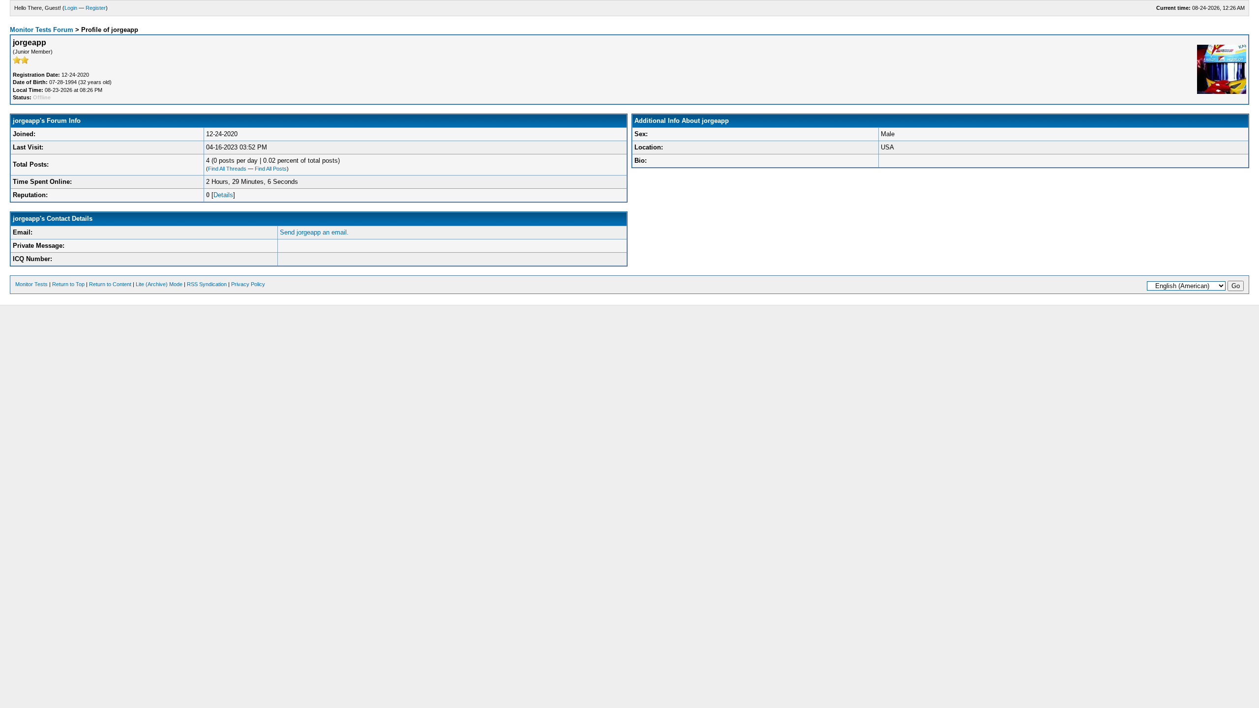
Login (70, 8)
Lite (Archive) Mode (159, 284)
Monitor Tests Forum (41, 29)
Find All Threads (227, 169)
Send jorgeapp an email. (314, 232)
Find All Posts (271, 169)
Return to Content (110, 284)
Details (223, 195)
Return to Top (68, 284)
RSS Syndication (207, 284)
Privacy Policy (248, 284)
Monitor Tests (31, 284)
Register (96, 8)
